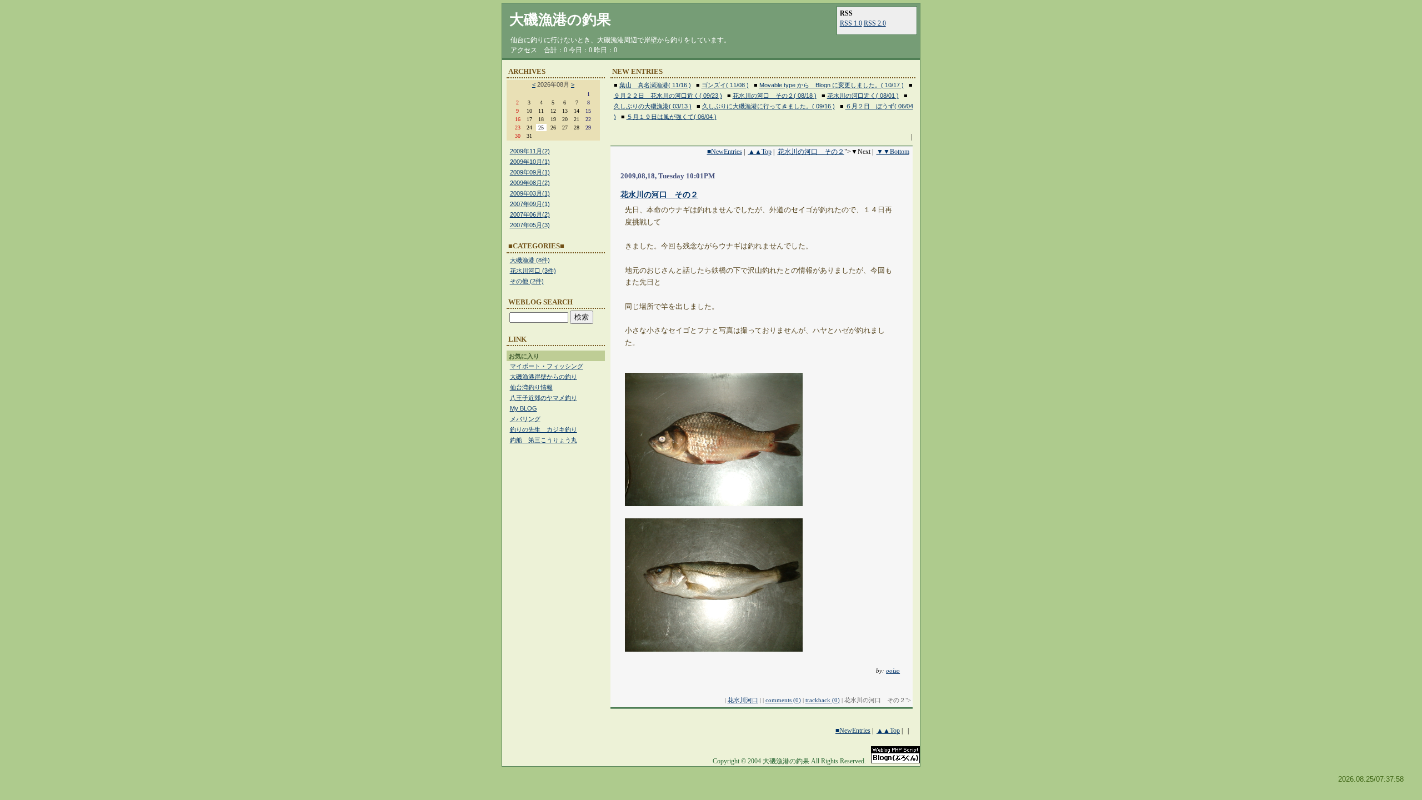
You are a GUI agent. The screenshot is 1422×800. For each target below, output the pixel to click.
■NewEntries (724, 152)
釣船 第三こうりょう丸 (543, 440)
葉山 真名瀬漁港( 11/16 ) (655, 85)
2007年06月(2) (530, 214)
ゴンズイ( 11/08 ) (725, 85)
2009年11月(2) (530, 151)
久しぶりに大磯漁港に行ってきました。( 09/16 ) (768, 106)
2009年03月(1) (530, 193)
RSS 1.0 (851, 23)
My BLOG (523, 408)
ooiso (893, 670)
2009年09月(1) (530, 172)
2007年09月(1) (530, 204)
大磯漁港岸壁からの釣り (543, 376)
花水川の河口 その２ (811, 152)
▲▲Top (760, 152)
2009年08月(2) (530, 182)
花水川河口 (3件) (533, 270)
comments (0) (783, 700)
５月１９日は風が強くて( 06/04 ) (672, 116)
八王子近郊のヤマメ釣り (543, 397)
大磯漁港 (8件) (530, 260)
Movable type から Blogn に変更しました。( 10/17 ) (831, 85)
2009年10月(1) (530, 161)
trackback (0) (822, 700)
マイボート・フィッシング (546, 366)
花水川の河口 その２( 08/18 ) (775, 95)
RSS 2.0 (875, 23)
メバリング (525, 419)
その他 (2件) (527, 281)
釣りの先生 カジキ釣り (543, 429)
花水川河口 (743, 700)
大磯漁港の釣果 (560, 20)
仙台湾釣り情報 (531, 387)
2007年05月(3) (530, 225)
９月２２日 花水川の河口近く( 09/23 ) (668, 95)
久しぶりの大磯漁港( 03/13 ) (653, 106)
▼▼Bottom (893, 152)
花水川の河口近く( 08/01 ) (863, 95)
